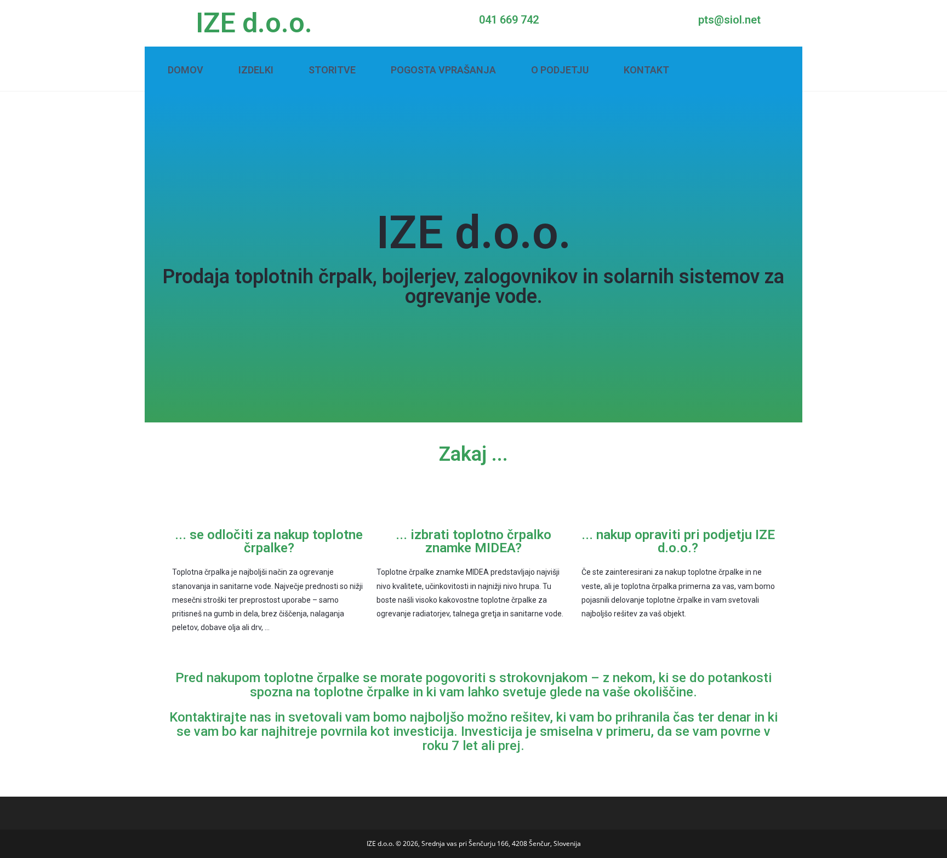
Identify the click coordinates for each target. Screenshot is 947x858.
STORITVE (332, 70)
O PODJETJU (560, 70)
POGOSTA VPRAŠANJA (443, 70)
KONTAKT (646, 70)
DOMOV (185, 70)
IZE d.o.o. (254, 23)
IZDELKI (255, 70)
